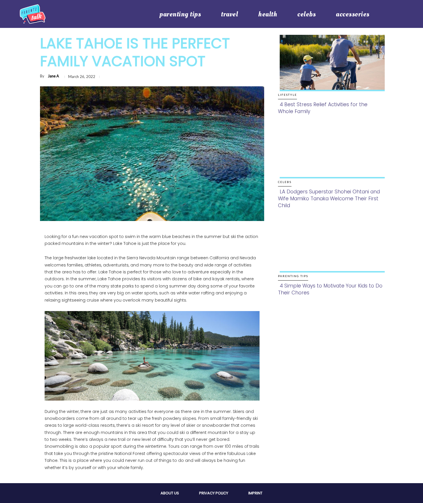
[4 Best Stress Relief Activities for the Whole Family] (330, 69)
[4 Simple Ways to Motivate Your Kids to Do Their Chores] (330, 250)
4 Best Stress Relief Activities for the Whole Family (322, 108)
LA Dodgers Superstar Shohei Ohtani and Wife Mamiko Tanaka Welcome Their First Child (329, 198)
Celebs (284, 182)
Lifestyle (287, 94)
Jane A (53, 76)
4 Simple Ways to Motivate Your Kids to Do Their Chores (330, 289)
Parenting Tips (293, 276)
